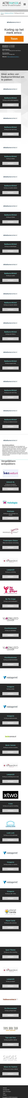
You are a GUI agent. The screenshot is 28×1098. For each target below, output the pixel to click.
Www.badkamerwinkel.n (13, 56)
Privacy (5, 1095)
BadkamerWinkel (9, 13)
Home (2, 13)
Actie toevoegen (7, 1091)
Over (4, 1093)
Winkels (5, 1088)
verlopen (10, 105)
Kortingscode (6, 1089)
